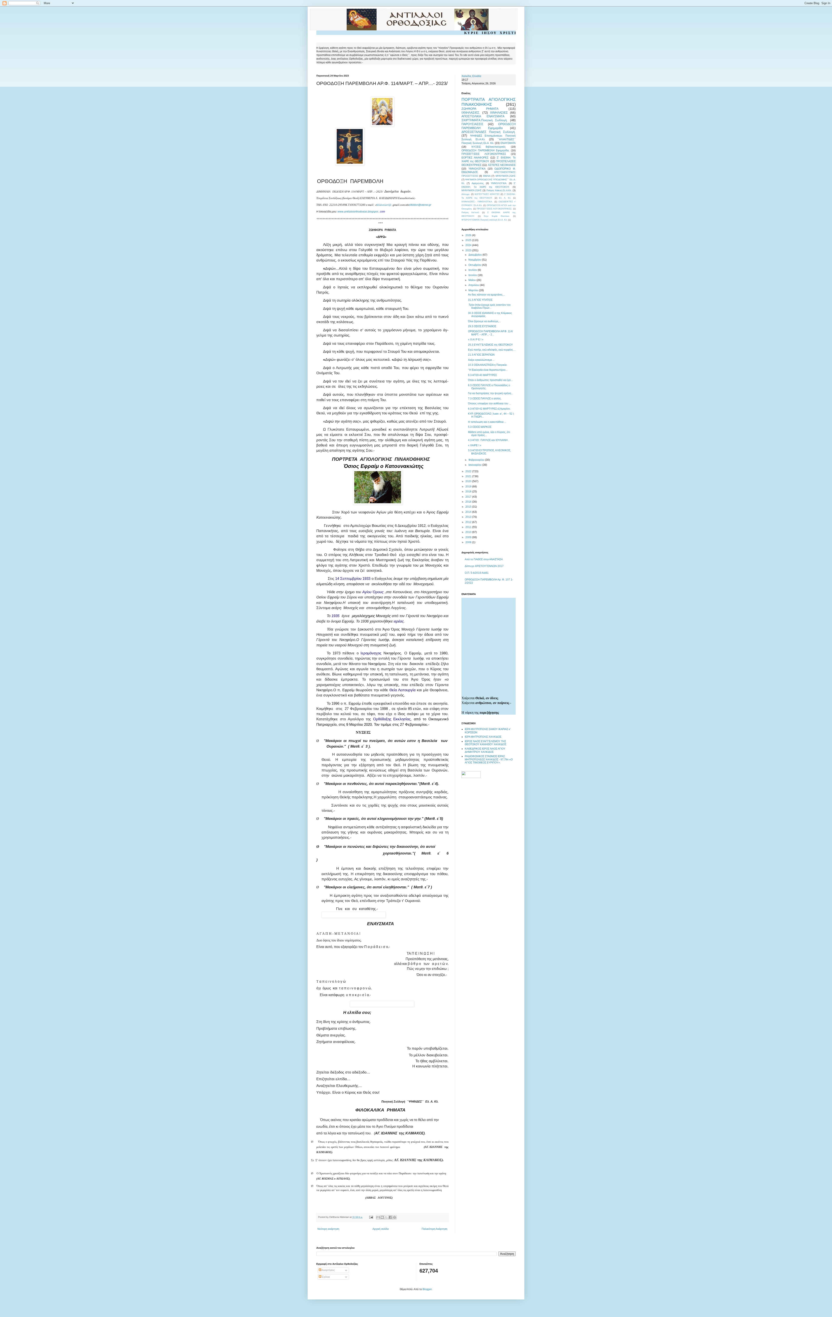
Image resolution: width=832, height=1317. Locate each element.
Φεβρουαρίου (476, 459)
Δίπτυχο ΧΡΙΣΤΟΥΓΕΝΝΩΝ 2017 (484, 566)
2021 (468, 476)
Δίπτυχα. (466, 194)
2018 (468, 491)
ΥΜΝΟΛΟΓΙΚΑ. (499, 183)
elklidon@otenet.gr (420, 204)
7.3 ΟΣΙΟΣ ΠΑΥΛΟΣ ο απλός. (485, 398)
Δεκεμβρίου (475, 254)
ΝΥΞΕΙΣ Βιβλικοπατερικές (488, 146)
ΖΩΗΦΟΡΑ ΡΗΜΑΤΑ (480, 108)
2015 (468, 506)
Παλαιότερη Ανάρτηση (434, 1228)
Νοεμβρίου (475, 259)
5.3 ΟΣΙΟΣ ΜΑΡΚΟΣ (479, 426)
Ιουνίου (473, 275)
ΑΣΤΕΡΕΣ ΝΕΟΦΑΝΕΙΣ (502, 165)
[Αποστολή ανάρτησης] (371, 1217)
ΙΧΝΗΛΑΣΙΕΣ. (471, 112)
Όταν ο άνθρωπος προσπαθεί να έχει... (490, 380)
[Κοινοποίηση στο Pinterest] (394, 1217)
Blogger (427, 1289)
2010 (468, 532)
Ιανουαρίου (475, 464)
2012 (468, 522)
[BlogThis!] (382, 1217)
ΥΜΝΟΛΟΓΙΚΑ (477, 168)
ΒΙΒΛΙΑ (487, 176)
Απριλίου (474, 285)
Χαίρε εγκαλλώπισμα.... (481, 359)
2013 (468, 516)
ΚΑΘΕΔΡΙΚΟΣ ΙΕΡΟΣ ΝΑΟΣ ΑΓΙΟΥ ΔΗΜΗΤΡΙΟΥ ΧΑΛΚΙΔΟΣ (485, 750)
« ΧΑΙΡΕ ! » (474, 445)
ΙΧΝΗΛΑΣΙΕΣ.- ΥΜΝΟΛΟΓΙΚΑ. (477, 201)
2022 (468, 471)
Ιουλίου (473, 269)
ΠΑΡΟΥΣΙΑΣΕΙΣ (472, 124)
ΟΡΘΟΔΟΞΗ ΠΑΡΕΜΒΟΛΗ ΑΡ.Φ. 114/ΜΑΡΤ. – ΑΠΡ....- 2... (490, 333)
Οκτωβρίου (475, 264)
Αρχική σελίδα (380, 1228)
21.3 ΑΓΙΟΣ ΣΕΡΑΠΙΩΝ (481, 354)
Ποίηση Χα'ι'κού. (470, 212)
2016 (468, 501)
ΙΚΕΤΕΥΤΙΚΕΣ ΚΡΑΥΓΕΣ (487, 194)
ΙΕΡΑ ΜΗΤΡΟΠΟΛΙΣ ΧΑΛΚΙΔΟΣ (483, 736)
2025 (468, 240)
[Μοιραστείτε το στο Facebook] (390, 1217)
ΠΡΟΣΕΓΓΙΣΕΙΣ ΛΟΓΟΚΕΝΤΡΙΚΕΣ (484, 153)
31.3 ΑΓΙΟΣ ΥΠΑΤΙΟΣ (480, 299)
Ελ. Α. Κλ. (505, 198)
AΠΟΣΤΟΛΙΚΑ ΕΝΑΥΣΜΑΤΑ (483, 116)
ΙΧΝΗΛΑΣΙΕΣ (499, 112)
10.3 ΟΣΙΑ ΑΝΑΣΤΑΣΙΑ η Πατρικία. (487, 364)
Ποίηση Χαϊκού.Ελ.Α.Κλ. (499, 190)
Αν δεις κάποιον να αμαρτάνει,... (486, 294)
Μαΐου (472, 280)
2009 (468, 537)
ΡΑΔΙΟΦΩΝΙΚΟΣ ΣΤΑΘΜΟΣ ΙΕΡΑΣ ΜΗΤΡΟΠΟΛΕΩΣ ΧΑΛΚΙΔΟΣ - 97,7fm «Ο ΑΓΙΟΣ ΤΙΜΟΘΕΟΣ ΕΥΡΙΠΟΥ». (489, 759)
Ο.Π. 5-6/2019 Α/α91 (477, 572)
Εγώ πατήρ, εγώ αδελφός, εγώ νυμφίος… (492, 349)
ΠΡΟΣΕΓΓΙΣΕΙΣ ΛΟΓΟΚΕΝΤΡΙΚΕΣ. (494, 209)
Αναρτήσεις (328, 1270)
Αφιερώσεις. (478, 183)
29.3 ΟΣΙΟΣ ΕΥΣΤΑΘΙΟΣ (482, 326)
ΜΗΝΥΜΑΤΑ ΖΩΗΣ (506, 176)
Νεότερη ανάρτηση (328, 1228)
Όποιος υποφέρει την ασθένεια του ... (489, 403)
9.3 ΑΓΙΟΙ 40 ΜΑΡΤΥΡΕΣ (482, 375)
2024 (468, 245)
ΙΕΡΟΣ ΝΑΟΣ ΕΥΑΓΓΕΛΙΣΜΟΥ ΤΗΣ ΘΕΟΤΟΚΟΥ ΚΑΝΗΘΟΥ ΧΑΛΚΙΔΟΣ (485, 743)
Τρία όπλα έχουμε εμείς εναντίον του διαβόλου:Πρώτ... (489, 306)
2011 (468, 527)
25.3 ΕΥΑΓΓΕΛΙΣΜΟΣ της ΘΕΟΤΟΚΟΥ (490, 344)
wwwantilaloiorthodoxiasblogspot (358, 211)
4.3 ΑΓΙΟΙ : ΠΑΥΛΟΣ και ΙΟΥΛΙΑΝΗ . (488, 440)
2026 (468, 235)
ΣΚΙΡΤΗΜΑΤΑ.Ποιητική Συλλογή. (485, 120)
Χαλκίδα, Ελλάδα (471, 76)
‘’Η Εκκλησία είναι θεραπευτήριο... (487, 369)
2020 (468, 481)
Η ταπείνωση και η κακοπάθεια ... (487, 421)
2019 (468, 486)
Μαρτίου (473, 290)
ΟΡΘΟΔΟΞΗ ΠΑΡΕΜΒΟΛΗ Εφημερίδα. (485, 150)
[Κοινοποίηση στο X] (386, 1217)
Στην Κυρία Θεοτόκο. (497, 216)
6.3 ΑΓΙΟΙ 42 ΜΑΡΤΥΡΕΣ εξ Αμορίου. (489, 408)
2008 (468, 542)
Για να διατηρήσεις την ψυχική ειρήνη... (490, 393)
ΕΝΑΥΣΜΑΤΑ (508, 143)
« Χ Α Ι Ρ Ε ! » (475, 339)
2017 (468, 496)
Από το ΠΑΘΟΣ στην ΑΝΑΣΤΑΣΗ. (484, 559)
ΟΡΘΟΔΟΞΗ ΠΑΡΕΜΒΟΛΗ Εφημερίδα (489, 126)
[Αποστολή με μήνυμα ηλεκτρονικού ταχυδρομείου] (378, 1217)
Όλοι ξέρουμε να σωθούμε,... (484, 321)
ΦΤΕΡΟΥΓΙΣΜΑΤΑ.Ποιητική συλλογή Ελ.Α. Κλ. (484, 220)
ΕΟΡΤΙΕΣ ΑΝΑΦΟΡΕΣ (475, 157)
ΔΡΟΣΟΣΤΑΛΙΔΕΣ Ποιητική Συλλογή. (489, 132)
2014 (468, 511)
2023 (468, 250)
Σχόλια (325, 1276)
